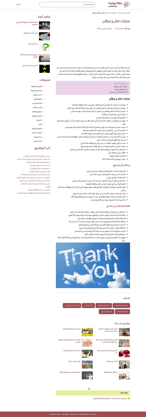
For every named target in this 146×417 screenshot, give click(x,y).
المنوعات (39, 120)
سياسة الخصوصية (55, 414)
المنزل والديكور (37, 116)
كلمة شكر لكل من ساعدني (117, 92)
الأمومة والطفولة (36, 86)
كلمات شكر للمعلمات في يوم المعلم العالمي (69, 340)
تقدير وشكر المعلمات (121, 305)
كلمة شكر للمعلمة (122, 311)
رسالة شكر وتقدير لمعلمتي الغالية (70, 372)
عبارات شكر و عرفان (120, 86)
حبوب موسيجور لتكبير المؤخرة (40, 171)
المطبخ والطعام (37, 111)
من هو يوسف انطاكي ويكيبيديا (40, 168)
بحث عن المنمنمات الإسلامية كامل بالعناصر (35, 174)
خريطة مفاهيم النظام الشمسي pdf (38, 162)
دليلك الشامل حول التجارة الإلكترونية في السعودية (34, 193)
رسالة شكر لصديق (120, 89)
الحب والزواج (37, 95)
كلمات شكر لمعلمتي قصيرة (71, 350)
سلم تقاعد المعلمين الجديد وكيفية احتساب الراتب (33, 159)
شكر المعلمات (88, 305)
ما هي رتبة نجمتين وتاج (30, 65)
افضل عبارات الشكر (74, 361)
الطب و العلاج (37, 107)
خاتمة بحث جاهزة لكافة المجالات (39, 190)
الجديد (18, 4)
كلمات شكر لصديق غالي (72, 305)
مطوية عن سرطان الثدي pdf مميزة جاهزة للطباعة (33, 177)
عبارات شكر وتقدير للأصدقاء (71, 329)
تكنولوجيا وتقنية (37, 128)
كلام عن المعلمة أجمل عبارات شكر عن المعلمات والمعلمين (106, 340)
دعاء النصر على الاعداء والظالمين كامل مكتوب (34, 180)
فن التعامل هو (33, 44)
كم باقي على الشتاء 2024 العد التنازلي (29, 55)
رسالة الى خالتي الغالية (110, 372)
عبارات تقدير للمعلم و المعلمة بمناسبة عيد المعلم (107, 330)
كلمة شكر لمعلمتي (106, 311)
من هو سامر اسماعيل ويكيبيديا (40, 165)
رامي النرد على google (31, 33)
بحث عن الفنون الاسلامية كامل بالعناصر (36, 156)
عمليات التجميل (37, 133)
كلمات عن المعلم (112, 361)
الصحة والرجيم (37, 103)
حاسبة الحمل (38, 141)
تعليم (40, 124)
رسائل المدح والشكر (104, 305)
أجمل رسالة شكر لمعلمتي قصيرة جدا (107, 351)
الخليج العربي (38, 99)
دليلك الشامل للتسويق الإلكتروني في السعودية (27, 23)
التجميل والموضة (36, 90)
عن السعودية (38, 137)
